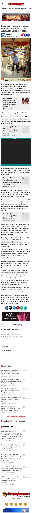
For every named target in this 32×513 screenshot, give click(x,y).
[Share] (28, 35)
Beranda (4, 8)
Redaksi (9, 34)
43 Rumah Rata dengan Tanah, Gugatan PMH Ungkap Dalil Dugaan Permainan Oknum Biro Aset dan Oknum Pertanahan (11, 480)
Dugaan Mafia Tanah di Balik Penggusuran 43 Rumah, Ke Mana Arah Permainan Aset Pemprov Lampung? (11, 469)
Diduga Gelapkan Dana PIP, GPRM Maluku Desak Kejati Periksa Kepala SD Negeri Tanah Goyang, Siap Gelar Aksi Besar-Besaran (11, 458)
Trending (13, 498)
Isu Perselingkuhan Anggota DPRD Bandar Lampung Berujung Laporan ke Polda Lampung (11, 130)
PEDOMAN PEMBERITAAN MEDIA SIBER (15, 500)
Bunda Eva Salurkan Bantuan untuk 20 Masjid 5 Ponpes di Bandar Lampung (12, 216)
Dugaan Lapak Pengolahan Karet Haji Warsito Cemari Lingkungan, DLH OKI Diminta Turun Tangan (10, 447)
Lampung (24, 8)
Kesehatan (17, 8)
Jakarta (10, 8)
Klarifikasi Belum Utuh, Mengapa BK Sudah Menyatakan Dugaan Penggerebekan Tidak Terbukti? (10, 102)
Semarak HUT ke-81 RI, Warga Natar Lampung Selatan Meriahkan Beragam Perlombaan (12, 181)
